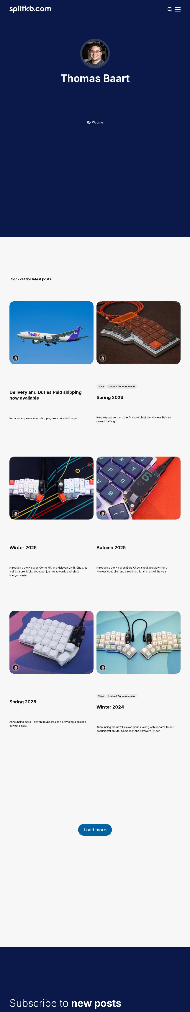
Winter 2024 (110, 707)
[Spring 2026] (138, 332)
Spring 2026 (109, 397)
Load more (95, 829)
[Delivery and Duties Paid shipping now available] (51, 332)
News (101, 386)
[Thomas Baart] (15, 358)
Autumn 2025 (111, 547)
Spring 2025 (22, 701)
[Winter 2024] (138, 642)
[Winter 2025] (51, 488)
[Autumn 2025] (138, 488)
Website (97, 122)
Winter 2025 (23, 547)
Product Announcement (121, 386)
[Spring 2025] (51, 642)
